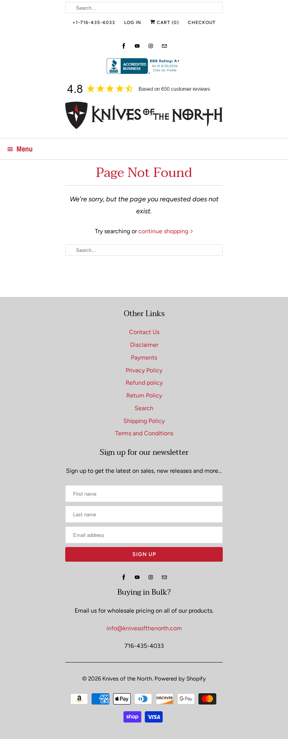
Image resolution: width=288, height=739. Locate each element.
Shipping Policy (144, 420)
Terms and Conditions (144, 433)
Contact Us (144, 332)
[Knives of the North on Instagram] (151, 45)
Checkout (202, 22)
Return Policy (144, 395)
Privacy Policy (144, 370)
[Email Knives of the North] (164, 45)
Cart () (167, 22)
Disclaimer (144, 344)
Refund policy (144, 382)
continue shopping (164, 231)
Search (144, 408)
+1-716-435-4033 (93, 22)
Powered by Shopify (180, 678)
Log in (132, 22)
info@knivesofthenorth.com (144, 628)
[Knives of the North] (144, 117)
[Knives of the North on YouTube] (137, 45)
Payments (144, 357)
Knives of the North (127, 678)
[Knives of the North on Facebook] (124, 45)
